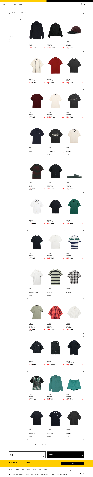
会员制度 (28, 469)
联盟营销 (45, 469)
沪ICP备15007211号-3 (44, 474)
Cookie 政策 (37, 474)
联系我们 (23, 469)
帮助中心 (17, 469)
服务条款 (27, 474)
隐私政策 (32, 474)
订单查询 (34, 469)
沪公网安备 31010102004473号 (62, 474)
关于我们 (40, 469)
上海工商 (52, 474)
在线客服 (11, 469)
